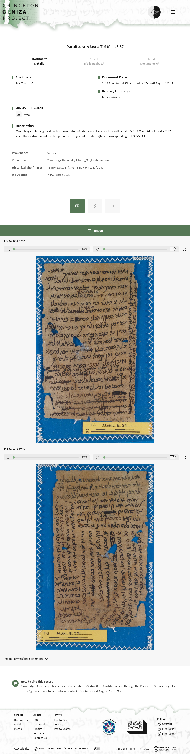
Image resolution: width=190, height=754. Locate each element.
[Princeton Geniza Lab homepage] (112, 726)
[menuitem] (21, 720)
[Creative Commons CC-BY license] (97, 748)
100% (84, 249)
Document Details (39, 61)
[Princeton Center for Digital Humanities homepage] (140, 726)
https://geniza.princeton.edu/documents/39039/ (52, 691)
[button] (21, 14)
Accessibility (21, 748)
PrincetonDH (169, 728)
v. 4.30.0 (144, 748)
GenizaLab (167, 724)
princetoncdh (169, 733)
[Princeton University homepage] (165, 749)
